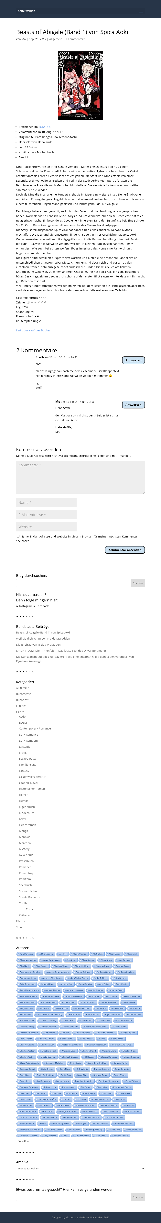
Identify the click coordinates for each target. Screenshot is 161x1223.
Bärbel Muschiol (27, 1020)
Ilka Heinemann (121, 1136)
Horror (23, 795)
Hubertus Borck (82, 1136)
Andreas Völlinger (28, 978)
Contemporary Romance (35, 728)
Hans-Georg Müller (60, 1124)
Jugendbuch (27, 807)
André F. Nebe (100, 978)
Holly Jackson (50, 1136)
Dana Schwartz (122, 1069)
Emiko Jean (107, 1093)
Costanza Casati (27, 1069)
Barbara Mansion (109, 1002)
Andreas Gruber (104, 972)
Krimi (22, 819)
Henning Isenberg (94, 1130)
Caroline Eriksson (48, 1027)
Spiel (19, 927)
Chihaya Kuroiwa (46, 1039)
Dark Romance (28, 734)
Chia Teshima (26, 1039)
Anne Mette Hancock (29, 990)
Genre (20, 712)
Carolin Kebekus (70, 1027)
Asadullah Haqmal (132, 996)
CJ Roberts (89, 1057)
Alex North (24, 966)
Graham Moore (50, 1117)
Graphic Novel (28, 783)
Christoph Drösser (70, 1057)
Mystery (24, 849)
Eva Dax (66, 1099)
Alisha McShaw (102, 966)
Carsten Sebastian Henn (95, 1027)
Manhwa (24, 837)
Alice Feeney (42, 966)
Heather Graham (100, 1124)
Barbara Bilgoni (88, 1002)
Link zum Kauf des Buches (33, 330)
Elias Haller (102, 1087)
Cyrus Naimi (64, 1069)
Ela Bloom (85, 1087)
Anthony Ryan (116, 990)
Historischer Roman (32, 789)
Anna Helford (66, 984)
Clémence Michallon (55, 1063)
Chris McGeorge (27, 1045)
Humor (23, 801)
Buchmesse (23, 694)
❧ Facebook (41, 606)
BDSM (23, 722)
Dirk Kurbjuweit (43, 1081)
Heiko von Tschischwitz (30, 1130)
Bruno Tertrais (92, 1014)
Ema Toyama (89, 1093)
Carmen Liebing (27, 1027)
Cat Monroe (50, 1033)
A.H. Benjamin (26, 954)
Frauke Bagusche (109, 1105)
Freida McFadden (28, 1111)
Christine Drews (109, 1051)
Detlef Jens (25, 1081)
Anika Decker (120, 978)
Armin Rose (94, 996)
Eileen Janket (68, 1087)
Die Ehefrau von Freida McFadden (38, 644)
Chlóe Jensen (86, 1039)
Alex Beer (71, 960)
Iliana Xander (101, 1136)
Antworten (133, 360)
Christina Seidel (49, 1051)
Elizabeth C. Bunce (122, 1087)
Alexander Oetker (28, 960)
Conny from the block (97, 1063)
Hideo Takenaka (133, 1130)
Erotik (23, 753)
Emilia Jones (124, 1093)
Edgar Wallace (132, 1081)
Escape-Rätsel (28, 758)
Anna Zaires (103, 984)
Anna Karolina (85, 984)
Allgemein (55, 39)
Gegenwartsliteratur (32, 777)
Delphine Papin (100, 1075)
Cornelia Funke (120, 1063)
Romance (25, 867)
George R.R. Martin (68, 1111)
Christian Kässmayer (96, 1045)
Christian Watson (27, 1051)
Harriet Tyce (81, 1124)
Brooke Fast (74, 1014)
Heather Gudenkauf (123, 1124)
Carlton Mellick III (124, 1020)
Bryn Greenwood (113, 1014)
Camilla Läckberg (48, 1020)
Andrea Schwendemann (58, 972)
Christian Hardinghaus (71, 1045)
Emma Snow (25, 1099)
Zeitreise (24, 915)
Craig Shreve (47, 1069)
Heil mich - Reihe (54, 1130)
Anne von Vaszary (74, 990)
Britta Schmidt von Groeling (50, 1014)
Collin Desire (75, 1063)
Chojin (102, 1039)
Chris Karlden (117, 1039)
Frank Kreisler (63, 1105)
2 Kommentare (75, 39)
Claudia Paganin (131, 1057)
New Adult (26, 855)
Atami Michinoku (27, 1002)
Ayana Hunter (68, 1002)
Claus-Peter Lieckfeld (29, 1063)
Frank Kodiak (44, 1105)
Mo (24, 39)
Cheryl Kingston (128, 1033)
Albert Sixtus (114, 954)
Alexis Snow (106, 960)
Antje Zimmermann (28, 996)
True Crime (26, 909)
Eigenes (21, 706)
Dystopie (24, 746)
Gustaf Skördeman (114, 1117)
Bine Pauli (101, 1008)
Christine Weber (27, 1057)
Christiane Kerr (47, 1045)
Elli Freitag (72, 1093)
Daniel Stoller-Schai (45, 1075)
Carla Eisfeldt (104, 1020)
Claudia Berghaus (109, 1057)
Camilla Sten (68, 1020)
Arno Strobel (111, 996)
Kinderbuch (27, 813)
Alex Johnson (124, 960)
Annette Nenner (52, 990)
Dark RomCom (28, 740)
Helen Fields (74, 1130)
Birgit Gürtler (117, 1008)
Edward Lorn (50, 1087)
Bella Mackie (129, 1002)
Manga (23, 831)
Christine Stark (129, 1051)
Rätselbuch (26, 861)
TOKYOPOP (45, 127)
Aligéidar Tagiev (61, 966)
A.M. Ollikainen (46, 954)
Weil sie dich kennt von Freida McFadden (43, 638)
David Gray (66, 1075)
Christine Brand (89, 1051)
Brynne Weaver (134, 1014)
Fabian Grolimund (100, 1099)
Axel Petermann (48, 1002)
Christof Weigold (48, 1057)
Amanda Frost (122, 966)
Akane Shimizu (79, 954)
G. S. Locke (47, 1111)
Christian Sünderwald (121, 1045)
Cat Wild (65, 1033)
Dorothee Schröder (83, 1081)
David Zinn (82, 1075)
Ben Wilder (44, 1008)
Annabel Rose (47, 984)
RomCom (25, 879)
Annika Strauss (96, 990)
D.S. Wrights (82, 1069)
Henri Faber (114, 1130)
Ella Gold (57, 1093)
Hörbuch (21, 921)
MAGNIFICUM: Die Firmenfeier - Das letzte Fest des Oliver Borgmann (61, 650)
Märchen (25, 843)
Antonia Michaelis (51, 996)
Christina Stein (68, 1051)
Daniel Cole (25, 1075)
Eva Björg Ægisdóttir (47, 1099)
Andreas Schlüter (126, 972)
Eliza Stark (24, 1093)
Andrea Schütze (83, 972)
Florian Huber (26, 1105)
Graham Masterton (28, 1117)
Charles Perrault (83, 1033)
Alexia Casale (88, 960)
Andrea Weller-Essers (78, 978)
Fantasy (24, 771)
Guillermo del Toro (91, 1117)
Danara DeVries (101, 1069)
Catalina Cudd (119, 1027)
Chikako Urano (67, 1039)
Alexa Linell (132, 954)
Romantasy (26, 873)
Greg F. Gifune (70, 1117)
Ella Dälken (41, 1093)
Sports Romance (29, 897)
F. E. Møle (81, 1099)
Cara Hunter (85, 1020)
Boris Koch (135, 1008)
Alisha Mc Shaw (82, 966)
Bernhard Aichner (82, 1008)
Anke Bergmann (27, 984)
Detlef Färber (120, 1075)
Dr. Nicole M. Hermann (109, 1081)
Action (23, 716)
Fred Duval (129, 1105)
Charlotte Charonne (106, 1033)
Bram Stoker (25, 1014)
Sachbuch (25, 885)
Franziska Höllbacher (85, 1105)
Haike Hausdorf (27, 1124)
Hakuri (43, 1124)
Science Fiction (28, 891)
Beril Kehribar (62, 1008)
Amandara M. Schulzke (30, 972)
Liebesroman (27, 825)
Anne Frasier (121, 984)
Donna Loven (62, 1081)
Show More (23, 1141)
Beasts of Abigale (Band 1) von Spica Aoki (43, 632)
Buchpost (22, 700)
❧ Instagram (24, 606)
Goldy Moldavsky (111, 1111)
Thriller (24, 903)
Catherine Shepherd (29, 1033)
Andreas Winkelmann (52, 978)
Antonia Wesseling (74, 996)
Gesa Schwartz (90, 1111)
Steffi (40, 357)
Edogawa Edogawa (29, 1087)
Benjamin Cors (26, 1008)
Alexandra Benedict (51, 960)
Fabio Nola (120, 1099)
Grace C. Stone (132, 1111)
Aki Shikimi (97, 954)
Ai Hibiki (62, 954)
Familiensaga (27, 764)
